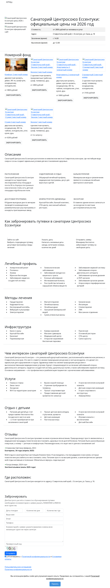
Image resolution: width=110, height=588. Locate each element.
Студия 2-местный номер (15, 122)
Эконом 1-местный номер (41, 122)
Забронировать (13, 95)
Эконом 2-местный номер (41, 72)
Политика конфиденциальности (18, 569)
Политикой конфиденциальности (36, 556)
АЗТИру (9, 2)
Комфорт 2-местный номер (16, 74)
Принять (55, 584)
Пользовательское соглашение (18, 567)
